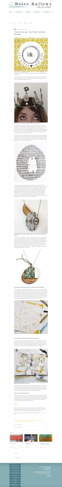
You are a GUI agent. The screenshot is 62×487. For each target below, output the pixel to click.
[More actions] (47, 29)
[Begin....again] (16, 438)
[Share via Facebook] (14, 424)
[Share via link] (21, 424)
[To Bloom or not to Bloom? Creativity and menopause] (45, 438)
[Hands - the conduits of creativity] (31, 438)
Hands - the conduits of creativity (30, 444)
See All (51, 432)
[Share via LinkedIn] (19, 424)
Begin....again (13, 443)
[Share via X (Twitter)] (16, 424)
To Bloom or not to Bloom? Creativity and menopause (44, 444)
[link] (51, 1)
